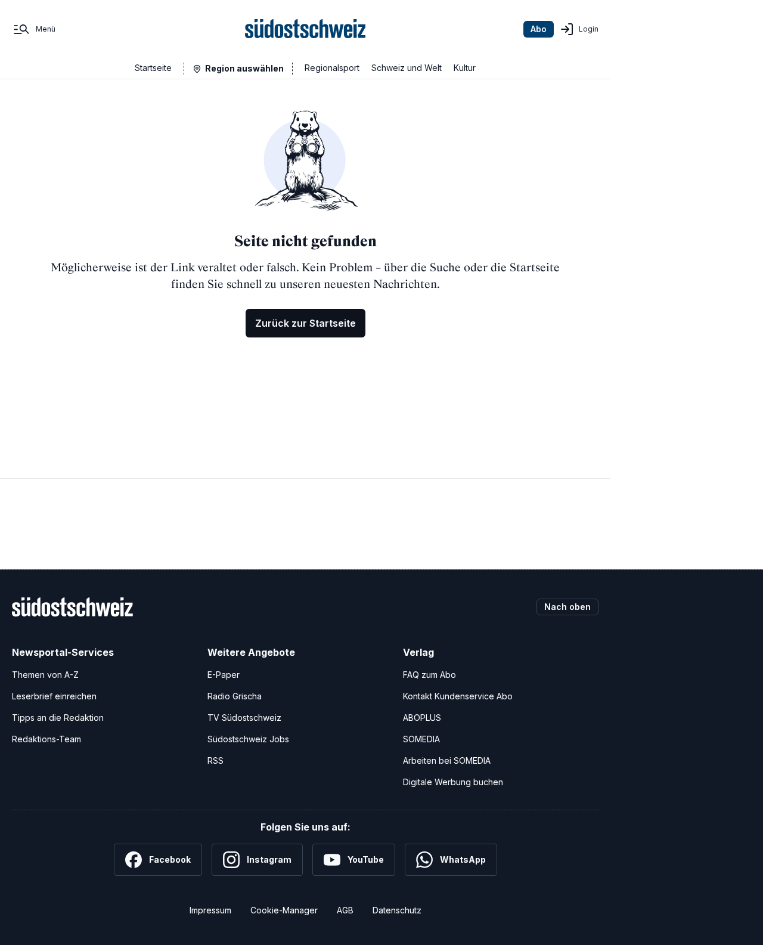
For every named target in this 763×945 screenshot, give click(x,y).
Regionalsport (332, 68)
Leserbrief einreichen (54, 696)
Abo (539, 29)
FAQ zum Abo (429, 675)
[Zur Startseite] (305, 29)
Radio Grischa (234, 696)
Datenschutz (397, 910)
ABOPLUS (422, 717)
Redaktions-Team (46, 739)
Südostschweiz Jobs (248, 739)
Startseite (153, 68)
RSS (215, 760)
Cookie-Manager (284, 910)
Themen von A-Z (45, 675)
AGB (345, 910)
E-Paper (223, 675)
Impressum (210, 910)
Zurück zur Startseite (305, 323)
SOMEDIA (421, 739)
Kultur (465, 68)
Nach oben (567, 607)
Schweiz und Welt (406, 68)
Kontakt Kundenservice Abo (458, 696)
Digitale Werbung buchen (453, 782)
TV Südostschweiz (244, 717)
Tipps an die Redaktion (58, 717)
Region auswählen (244, 68)
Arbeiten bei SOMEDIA (447, 760)
